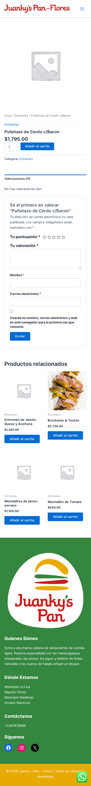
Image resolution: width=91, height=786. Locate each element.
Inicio (8, 115)
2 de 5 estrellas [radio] (49, 237)
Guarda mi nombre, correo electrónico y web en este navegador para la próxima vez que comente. (43, 322)
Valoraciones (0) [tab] (17, 179)
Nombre (17, 275)
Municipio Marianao (19, 697)
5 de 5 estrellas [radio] (63, 237)
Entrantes (21, 115)
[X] (35, 748)
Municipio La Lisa (17, 687)
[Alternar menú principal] (82, 8)
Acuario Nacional (17, 703)
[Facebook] (8, 748)
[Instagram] (22, 748)
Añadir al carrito (37, 146)
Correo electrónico (25, 294)
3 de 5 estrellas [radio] (54, 237)
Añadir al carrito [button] (22, 439)
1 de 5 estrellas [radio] (44, 237)
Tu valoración (24, 245)
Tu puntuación (25, 237)
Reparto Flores (15, 692)
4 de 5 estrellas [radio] (59, 237)
